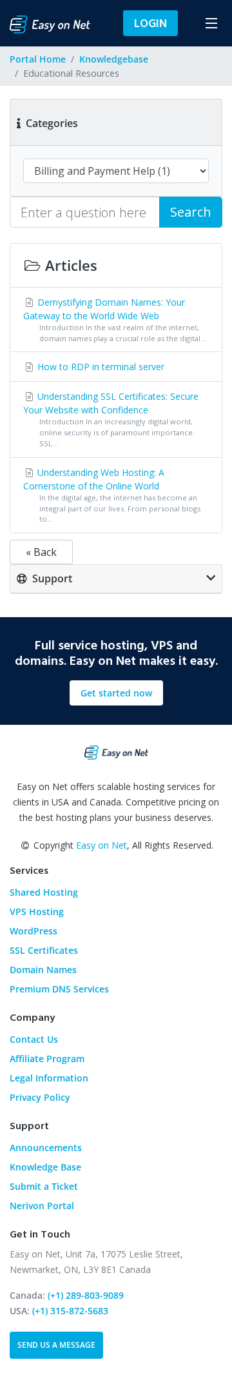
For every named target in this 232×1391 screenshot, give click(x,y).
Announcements (46, 1147)
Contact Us (34, 1039)
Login (150, 23)
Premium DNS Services (59, 989)
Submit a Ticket (44, 1186)
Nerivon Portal (42, 1205)
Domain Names (43, 969)
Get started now (116, 693)
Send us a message (56, 1344)
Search (190, 212)
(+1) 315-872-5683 (70, 1311)
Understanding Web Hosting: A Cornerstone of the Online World (111, 495)
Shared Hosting (44, 892)
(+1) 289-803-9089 (86, 1295)
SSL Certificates (44, 950)
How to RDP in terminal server (99, 366)
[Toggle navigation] (211, 23)
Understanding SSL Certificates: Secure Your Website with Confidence (110, 419)
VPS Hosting (37, 911)
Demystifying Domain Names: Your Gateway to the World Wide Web (114, 319)
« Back (41, 552)
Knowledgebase (113, 59)
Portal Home (38, 59)
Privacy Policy (40, 1097)
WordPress (33, 931)
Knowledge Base (45, 1167)
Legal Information (49, 1078)
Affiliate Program (47, 1058)
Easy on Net (101, 845)
